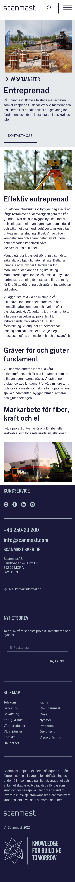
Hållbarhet (11, 743)
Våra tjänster (13, 731)
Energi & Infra (14, 720)
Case (43, 714)
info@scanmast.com (26, 539)
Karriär (45, 702)
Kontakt (9, 737)
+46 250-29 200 (21, 529)
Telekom (10, 702)
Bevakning (11, 714)
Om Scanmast (50, 708)
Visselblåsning (50, 737)
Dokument (47, 731)
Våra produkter (14, 725)
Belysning (11, 708)
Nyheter (45, 720)
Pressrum (47, 726)
